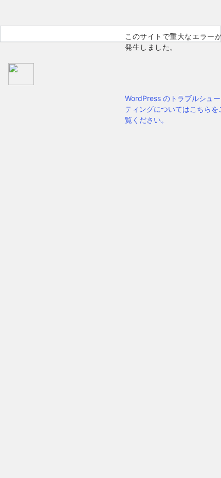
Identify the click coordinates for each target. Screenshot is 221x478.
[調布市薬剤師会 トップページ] (59, 75)
